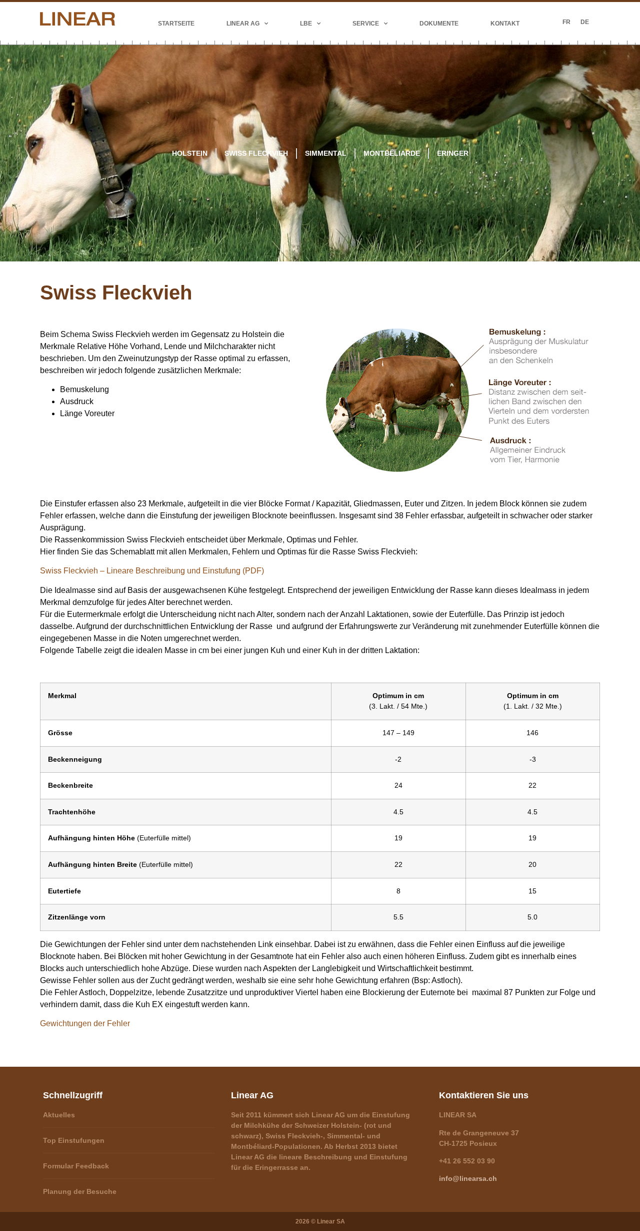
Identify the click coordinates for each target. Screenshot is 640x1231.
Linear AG (243, 23)
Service (365, 23)
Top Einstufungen (73, 1140)
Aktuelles (59, 1115)
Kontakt (505, 23)
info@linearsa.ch (468, 1178)
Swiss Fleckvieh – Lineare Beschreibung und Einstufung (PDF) (152, 570)
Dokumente (439, 23)
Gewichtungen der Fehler (85, 1023)
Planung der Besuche (79, 1191)
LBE (306, 23)
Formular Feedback (76, 1166)
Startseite (176, 23)
